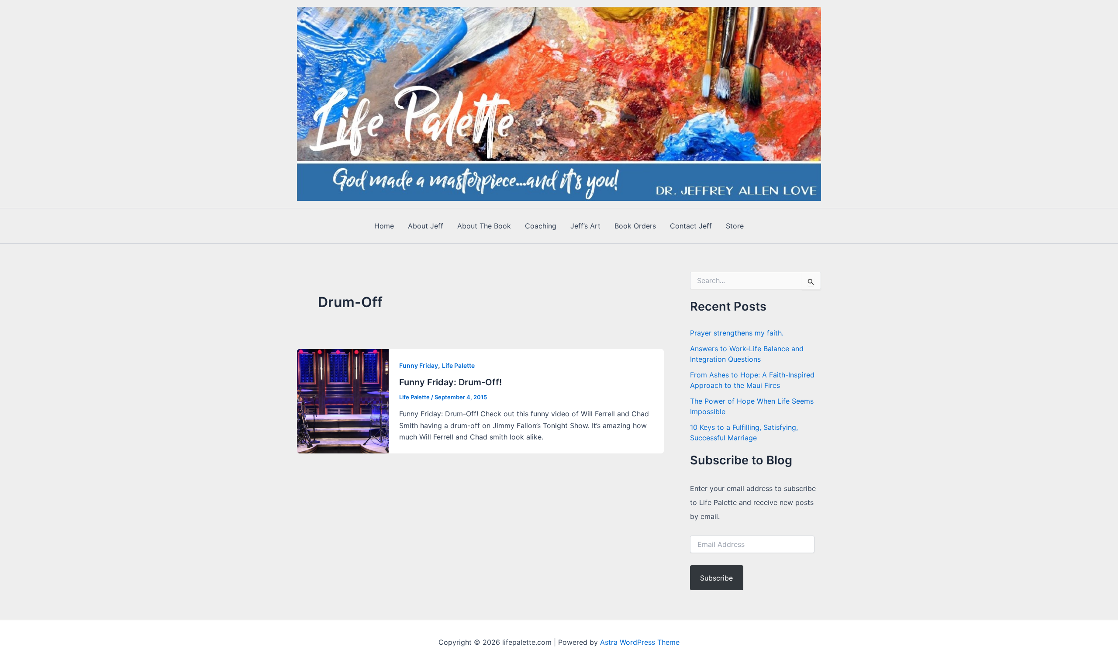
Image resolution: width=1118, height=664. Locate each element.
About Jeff (425, 225)
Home (384, 225)
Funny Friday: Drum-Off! (450, 382)
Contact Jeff (691, 225)
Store (735, 225)
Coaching (540, 225)
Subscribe (716, 578)
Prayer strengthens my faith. (736, 333)
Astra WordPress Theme (640, 642)
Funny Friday (418, 365)
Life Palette (458, 365)
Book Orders (635, 225)
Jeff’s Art (585, 225)
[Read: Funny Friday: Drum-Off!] (343, 400)
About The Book (484, 225)
